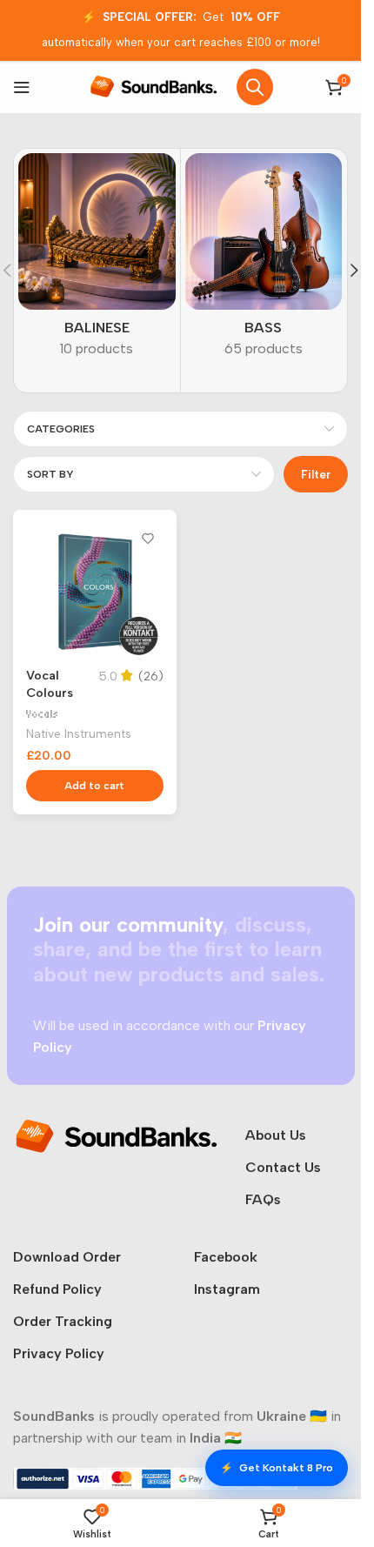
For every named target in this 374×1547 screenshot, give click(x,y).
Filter (316, 474)
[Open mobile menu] (21, 87)
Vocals (42, 713)
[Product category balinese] (97, 261)
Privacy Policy (58, 1353)
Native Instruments (78, 733)
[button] (354, 270)
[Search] (255, 87)
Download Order (67, 1257)
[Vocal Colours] (95, 591)
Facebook (225, 1257)
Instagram (227, 1289)
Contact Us (283, 1167)
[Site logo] (154, 85)
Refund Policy (57, 1289)
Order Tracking (62, 1321)
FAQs (263, 1199)
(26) (151, 676)
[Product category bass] (264, 261)
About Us (275, 1135)
